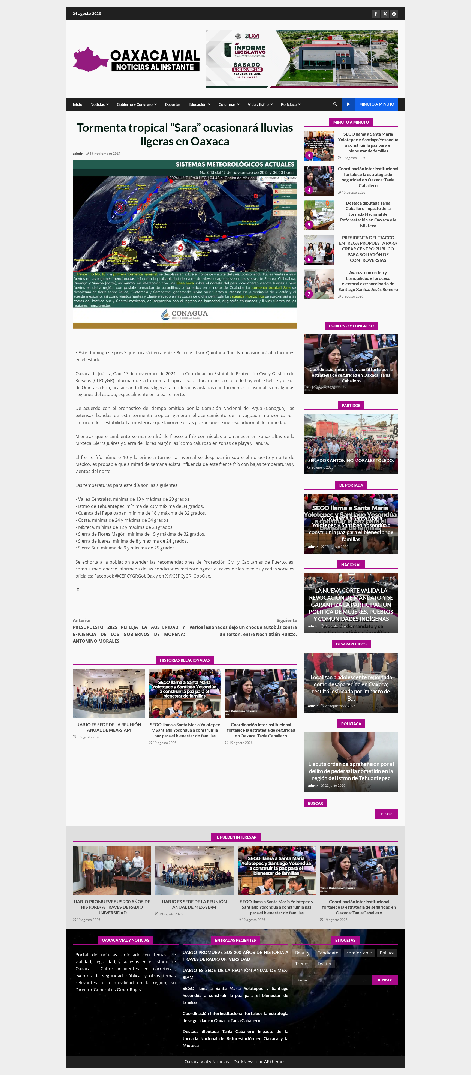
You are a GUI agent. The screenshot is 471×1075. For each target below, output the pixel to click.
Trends (302, 964)
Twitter (325, 964)
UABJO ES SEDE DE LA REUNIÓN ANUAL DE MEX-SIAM (109, 693)
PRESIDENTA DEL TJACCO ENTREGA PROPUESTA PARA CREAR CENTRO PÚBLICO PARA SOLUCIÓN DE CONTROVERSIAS (319, 215)
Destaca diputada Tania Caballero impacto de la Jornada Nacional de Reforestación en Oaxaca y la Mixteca (319, 181)
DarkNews (244, 1062)
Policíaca (289, 104)
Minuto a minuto (376, 104)
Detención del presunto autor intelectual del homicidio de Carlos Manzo (351, 611)
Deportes (172, 104)
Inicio (77, 104)
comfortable (359, 953)
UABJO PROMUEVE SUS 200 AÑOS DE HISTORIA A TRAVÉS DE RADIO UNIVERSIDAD (319, 284)
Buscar (315, 803)
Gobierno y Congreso (135, 104)
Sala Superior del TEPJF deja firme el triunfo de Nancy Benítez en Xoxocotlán (351, 457)
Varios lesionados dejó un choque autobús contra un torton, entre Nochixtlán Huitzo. (243, 627)
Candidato (328, 953)
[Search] (335, 104)
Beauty (302, 953)
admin (78, 153)
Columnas (227, 104)
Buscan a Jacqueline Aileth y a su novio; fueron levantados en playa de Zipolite (351, 691)
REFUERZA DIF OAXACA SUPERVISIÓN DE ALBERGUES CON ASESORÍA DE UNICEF (351, 771)
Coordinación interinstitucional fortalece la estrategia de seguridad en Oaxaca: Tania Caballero (261, 693)
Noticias (97, 104)
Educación (197, 104)
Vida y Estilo (258, 104)
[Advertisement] (302, 59)
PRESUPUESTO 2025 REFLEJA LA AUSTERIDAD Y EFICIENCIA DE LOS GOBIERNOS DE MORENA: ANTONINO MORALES (129, 630)
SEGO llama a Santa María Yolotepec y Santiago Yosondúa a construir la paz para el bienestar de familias (185, 693)
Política (387, 953)
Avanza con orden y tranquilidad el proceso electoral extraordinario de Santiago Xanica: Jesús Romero (319, 250)
